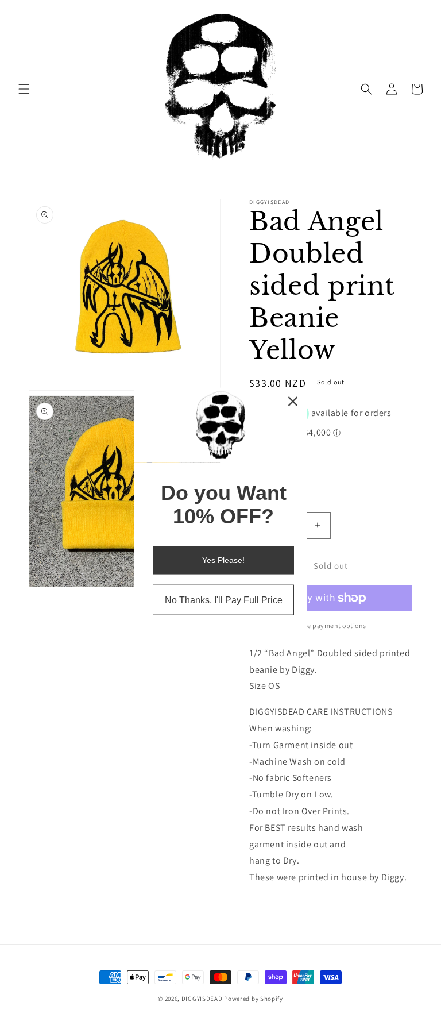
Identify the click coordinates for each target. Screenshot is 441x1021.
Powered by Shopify (253, 999)
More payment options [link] (331, 625)
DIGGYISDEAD (202, 999)
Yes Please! (223, 560)
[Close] (293, 401)
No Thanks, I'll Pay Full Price (224, 600)
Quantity (263, 502)
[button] (24, 89)
